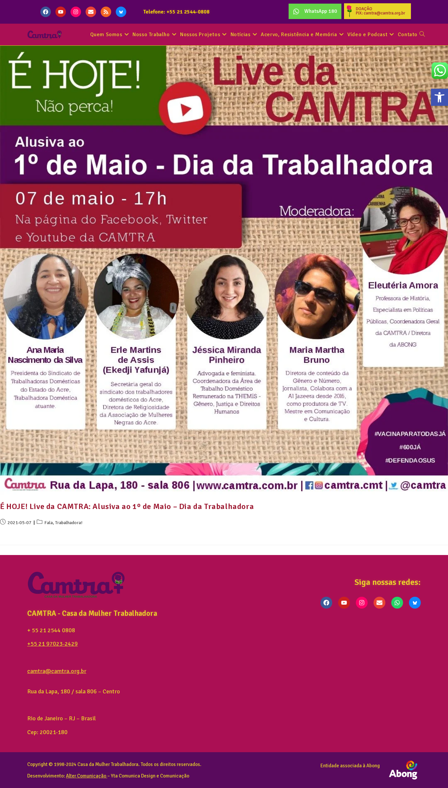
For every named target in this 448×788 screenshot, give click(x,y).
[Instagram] (76, 12)
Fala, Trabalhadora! (63, 522)
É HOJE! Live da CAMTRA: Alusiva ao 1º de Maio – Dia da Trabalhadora (127, 506)
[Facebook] (45, 12)
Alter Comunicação (86, 776)
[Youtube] (60, 12)
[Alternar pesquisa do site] (422, 34)
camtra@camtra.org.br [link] (56, 671)
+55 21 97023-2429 (52, 643)
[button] (439, 97)
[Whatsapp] (397, 603)
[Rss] (106, 12)
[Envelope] (91, 12)
